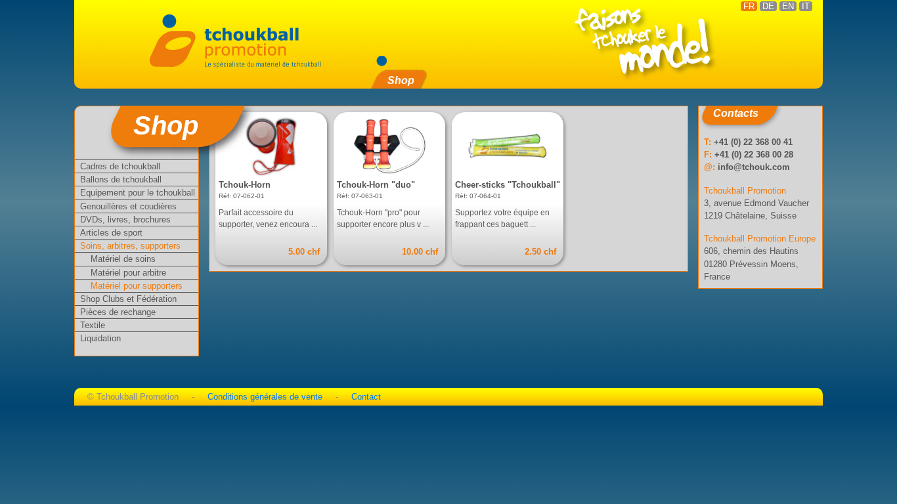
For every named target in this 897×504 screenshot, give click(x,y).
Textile (92, 325)
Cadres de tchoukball (120, 166)
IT (806, 6)
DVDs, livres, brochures (125, 219)
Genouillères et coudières (128, 206)
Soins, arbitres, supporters (130, 246)
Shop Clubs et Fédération (128, 299)
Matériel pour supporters (137, 286)
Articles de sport (111, 233)
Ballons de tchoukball (121, 179)
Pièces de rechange (118, 312)
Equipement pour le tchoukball (137, 193)
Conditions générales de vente (265, 397)
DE (768, 6)
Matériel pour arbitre (128, 273)
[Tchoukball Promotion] (237, 40)
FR (749, 6)
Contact (366, 397)
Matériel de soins (123, 259)
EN (788, 6)
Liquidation (100, 338)
